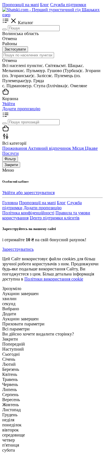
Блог (44, 4)
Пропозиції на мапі (20, 4)
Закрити (11, 165)
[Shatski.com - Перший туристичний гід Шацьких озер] (52, 14)
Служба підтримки (68, 4)
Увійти (8, 103)
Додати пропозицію (21, 108)
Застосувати (15, 49)
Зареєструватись (18, 249)
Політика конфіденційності (28, 212)
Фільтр (10, 159)
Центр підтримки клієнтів (55, 217)
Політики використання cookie (53, 279)
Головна (10, 202)
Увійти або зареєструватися (28, 192)
